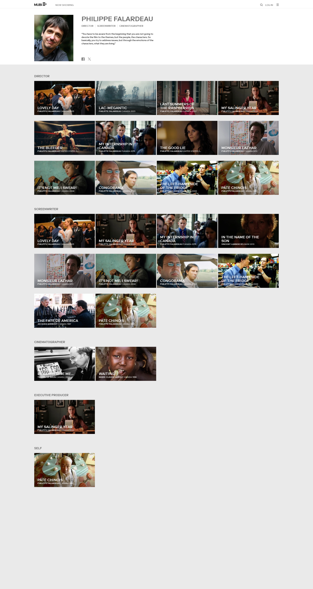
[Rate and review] (89, 109)
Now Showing (64, 5)
